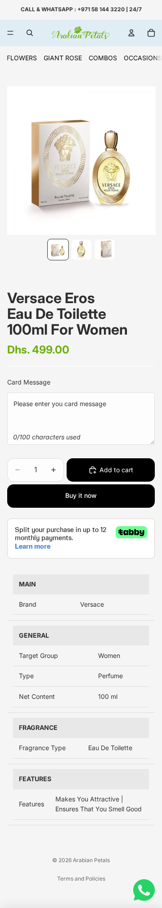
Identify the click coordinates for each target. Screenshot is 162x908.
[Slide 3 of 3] (105, 249)
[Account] (131, 33)
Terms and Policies (81, 878)
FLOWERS (22, 58)
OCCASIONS (143, 58)
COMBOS (103, 58)
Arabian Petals (91, 860)
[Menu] (10, 32)
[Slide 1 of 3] (58, 249)
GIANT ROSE (63, 58)
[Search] (30, 33)
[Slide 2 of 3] (81, 249)
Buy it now (81, 495)
